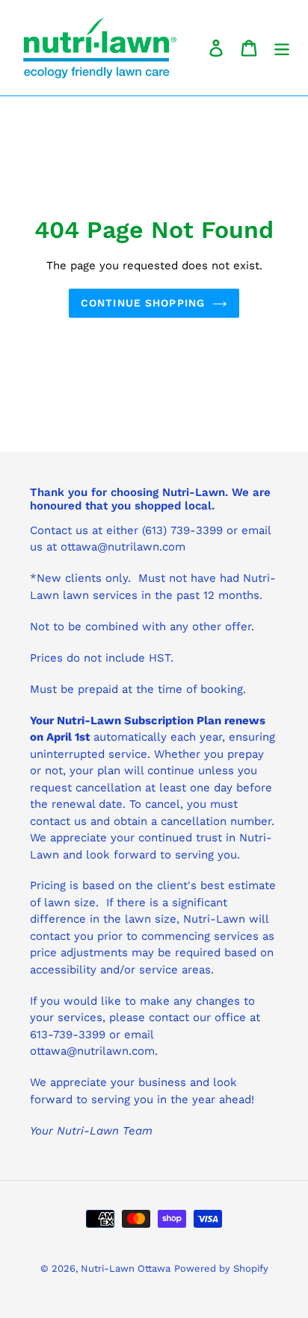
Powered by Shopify (221, 1268)
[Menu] (281, 48)
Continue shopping (143, 303)
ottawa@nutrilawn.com (92, 1051)
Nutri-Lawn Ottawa (125, 1268)
